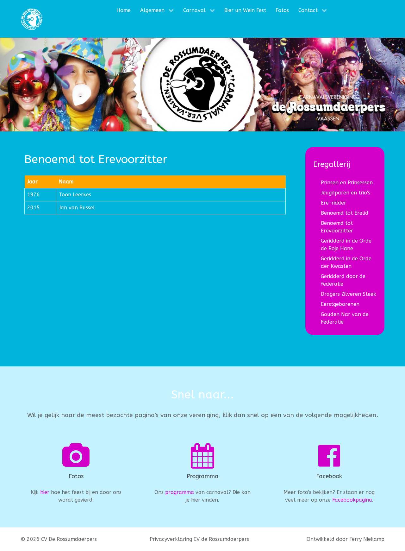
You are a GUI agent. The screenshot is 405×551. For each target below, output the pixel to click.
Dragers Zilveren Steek (348, 294)
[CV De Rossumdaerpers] (32, 19)
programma (179, 492)
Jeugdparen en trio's (345, 193)
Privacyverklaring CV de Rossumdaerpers (199, 539)
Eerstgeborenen (340, 304)
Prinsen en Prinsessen (347, 183)
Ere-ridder (333, 203)
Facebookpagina (352, 500)
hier (44, 492)
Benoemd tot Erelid (344, 213)
